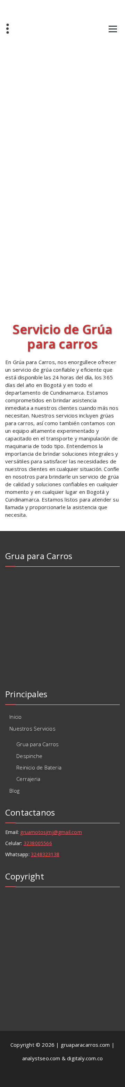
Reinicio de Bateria (38, 767)
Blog (14, 790)
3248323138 (45, 854)
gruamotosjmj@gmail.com (51, 832)
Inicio (15, 716)
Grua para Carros (37, 744)
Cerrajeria (28, 778)
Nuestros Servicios (32, 728)
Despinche (29, 755)
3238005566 (38, 843)
